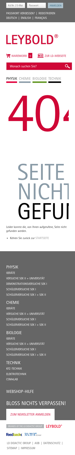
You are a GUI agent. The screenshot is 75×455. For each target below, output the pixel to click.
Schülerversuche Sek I (21, 289)
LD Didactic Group (19, 443)
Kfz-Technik (14, 368)
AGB (37, 443)
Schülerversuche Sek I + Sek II (26, 294)
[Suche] (67, 66)
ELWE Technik (32, 434)
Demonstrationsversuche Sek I (26, 283)
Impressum (28, 448)
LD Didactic (25, 426)
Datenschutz (51, 443)
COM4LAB (12, 379)
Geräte (10, 273)
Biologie (14, 332)
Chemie (12, 302)
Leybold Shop (54, 426)
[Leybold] (32, 24)
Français (41, 18)
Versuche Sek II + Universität (25, 278)
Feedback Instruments (14, 434)
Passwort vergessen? (20, 13)
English (26, 18)
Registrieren (47, 13)
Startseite (42, 238)
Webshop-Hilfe (20, 391)
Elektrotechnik (16, 374)
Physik (12, 266)
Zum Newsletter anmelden (30, 414)
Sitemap (12, 448)
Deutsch (11, 18)
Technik (13, 362)
